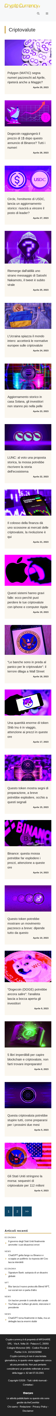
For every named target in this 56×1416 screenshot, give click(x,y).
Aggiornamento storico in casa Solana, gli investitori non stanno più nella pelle (25, 401)
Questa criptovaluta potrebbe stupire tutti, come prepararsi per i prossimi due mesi (27, 1120)
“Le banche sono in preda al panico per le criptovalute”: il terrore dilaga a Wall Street (26, 666)
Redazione (25, 1406)
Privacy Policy (40, 1406)
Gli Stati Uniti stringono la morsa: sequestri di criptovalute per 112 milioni (25, 1180)
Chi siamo (12, 1406)
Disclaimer (28, 1410)
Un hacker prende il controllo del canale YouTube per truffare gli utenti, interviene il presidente (29, 1304)
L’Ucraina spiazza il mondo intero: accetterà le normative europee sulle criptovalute (27, 340)
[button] (38, 13)
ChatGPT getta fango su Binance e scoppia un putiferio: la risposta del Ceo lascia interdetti (28, 1258)
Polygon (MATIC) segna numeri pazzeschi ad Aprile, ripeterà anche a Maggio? (26, 77)
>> (27, 1211)
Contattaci (28, 1384)
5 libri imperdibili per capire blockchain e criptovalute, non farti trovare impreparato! (27, 1059)
